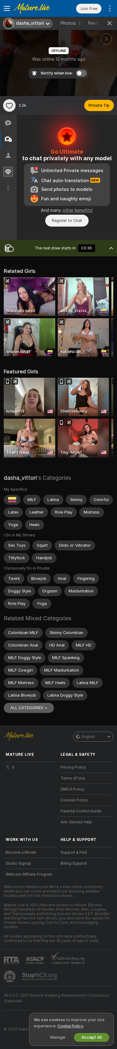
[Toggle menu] (7, 8)
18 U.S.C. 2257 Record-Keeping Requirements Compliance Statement (56, 998)
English (88, 736)
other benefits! (77, 210)
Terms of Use (73, 778)
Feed (93, 23)
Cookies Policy (74, 800)
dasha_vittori (20, 477)
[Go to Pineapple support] (10, 976)
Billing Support (74, 863)
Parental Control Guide (81, 811)
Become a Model (21, 852)
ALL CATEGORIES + (28, 707)
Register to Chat (67, 220)
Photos (70, 23)
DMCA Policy (72, 789)
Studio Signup (18, 863)
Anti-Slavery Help (76, 822)
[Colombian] (12, 500)
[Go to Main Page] (36, 8)
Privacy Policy (73, 767)
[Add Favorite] (9, 105)
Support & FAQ (74, 852)
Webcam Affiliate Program (29, 874)
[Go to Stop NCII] (40, 976)
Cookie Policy (70, 1026)
